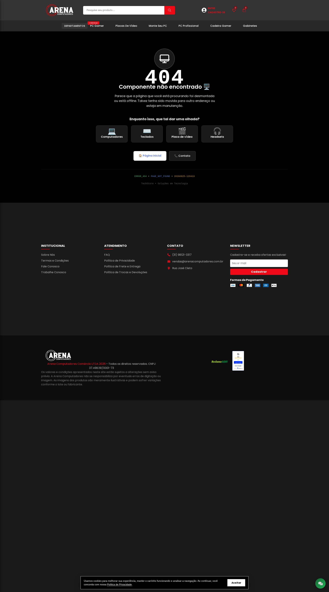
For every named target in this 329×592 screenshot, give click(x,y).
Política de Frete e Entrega (122, 266)
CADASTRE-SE (216, 12)
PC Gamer (96, 25)
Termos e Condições (55, 261)
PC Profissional (189, 26)
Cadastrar (259, 272)
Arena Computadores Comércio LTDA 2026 (76, 364)
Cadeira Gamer (220, 26)
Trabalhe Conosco (53, 272)
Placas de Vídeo (126, 26)
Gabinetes (250, 26)
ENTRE (211, 8)
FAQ (107, 255)
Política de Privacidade (119, 261)
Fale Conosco (50, 266)
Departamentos (74, 26)
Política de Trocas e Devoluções (125, 272)
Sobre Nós (48, 255)
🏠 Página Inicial (150, 156)
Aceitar (236, 582)
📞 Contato (182, 156)
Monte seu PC (158, 26)
